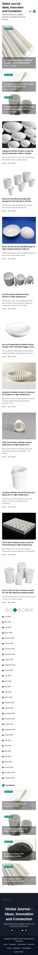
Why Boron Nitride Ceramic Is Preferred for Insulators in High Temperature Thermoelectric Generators (18, 394)
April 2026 (8, 627)
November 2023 (10, 778)
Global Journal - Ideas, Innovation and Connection (12, 7)
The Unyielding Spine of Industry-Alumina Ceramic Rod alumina (18, 61)
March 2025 (8, 697)
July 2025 (8, 675)
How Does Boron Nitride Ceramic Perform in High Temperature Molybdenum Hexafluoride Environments (18, 296)
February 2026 (9, 638)
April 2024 (8, 756)
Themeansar (19, 941)
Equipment (16, 948)
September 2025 (10, 665)
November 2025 (10, 654)
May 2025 (8, 686)
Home (5, 944)
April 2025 (8, 692)
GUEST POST (19, 952)
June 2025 (8, 681)
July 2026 (8, 616)
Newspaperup (28, 938)
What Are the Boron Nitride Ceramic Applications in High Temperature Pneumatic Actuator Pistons (17, 444)
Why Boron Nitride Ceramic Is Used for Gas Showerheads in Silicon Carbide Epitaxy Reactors (17, 153)
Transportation (26, 948)
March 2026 (8, 632)
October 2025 (9, 659)
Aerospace (12, 944)
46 (27, 610)
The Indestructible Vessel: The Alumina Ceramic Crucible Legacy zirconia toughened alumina (18, 109)
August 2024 (9, 735)
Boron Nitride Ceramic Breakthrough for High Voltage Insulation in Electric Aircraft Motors (18, 248)
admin (6, 65)
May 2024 (8, 751)
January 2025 (9, 708)
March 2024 (8, 762)
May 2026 (8, 622)
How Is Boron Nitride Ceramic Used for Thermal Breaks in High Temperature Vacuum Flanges (17, 544)
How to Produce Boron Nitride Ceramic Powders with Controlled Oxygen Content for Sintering (19, 346)
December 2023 (10, 772)
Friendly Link (6, 899)
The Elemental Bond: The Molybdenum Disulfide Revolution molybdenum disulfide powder (13, 857)
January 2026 (9, 643)
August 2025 (9, 670)
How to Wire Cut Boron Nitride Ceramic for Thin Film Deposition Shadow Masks (18, 591)
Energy (9, 948)
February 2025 (9, 702)
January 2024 (9, 767)
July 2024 (8, 740)
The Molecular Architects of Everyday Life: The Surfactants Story (18, 85)
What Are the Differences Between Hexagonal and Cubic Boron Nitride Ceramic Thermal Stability (16, 201)
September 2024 (10, 729)
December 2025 (10, 649)
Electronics (30, 944)
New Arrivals (8, 28)
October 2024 (9, 724)
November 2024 (10, 719)
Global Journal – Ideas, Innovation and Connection (19, 914)
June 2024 (8, 745)
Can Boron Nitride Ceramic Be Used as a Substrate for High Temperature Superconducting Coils (18, 494)
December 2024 (10, 713)
